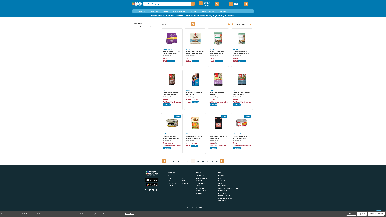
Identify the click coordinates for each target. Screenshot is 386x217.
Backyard (185, 183)
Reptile (184, 180)
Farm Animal (172, 183)
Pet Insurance (200, 183)
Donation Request (224, 196)
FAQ (219, 178)
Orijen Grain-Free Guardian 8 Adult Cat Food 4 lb (241, 94)
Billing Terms (222, 193)
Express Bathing (201, 178)
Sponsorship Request (225, 198)
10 (198, 161)
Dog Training (200, 188)
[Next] (222, 161)
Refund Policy (222, 190)
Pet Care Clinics (201, 190)
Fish (169, 180)
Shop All (170, 185)
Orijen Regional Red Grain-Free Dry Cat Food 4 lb (171, 94)
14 (217, 161)
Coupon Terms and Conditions (228, 188)
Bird (183, 178)
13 (212, 161)
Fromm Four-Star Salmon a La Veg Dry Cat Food (218, 137)
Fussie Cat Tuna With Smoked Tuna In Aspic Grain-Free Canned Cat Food (171, 137)
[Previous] (164, 161)
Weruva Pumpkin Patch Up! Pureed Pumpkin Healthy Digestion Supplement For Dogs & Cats (194, 137)
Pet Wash (199, 180)
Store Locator (222, 180)
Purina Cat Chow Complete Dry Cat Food (194, 94)
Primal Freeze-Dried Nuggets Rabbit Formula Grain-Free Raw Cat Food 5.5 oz (195, 52)
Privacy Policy (222, 185)
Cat (183, 175)
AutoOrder (172, 61)
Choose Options (171, 38)
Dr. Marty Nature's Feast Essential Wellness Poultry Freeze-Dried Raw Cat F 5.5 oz (241, 52)
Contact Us (222, 201)
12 (207, 161)
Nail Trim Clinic (200, 175)
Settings (351, 214)
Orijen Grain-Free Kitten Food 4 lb (217, 94)
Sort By (231, 24)
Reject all (361, 214)
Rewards (221, 175)
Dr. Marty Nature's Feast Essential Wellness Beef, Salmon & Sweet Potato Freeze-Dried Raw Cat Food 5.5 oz (218, 52)
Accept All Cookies (376, 214)
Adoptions (199, 193)
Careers (220, 183)
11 (203, 161)
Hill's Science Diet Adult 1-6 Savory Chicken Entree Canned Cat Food (241, 137)
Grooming (199, 185)
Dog (169, 175)
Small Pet (171, 178)
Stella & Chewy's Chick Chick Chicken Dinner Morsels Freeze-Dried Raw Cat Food (171, 52)
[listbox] (244, 24)
